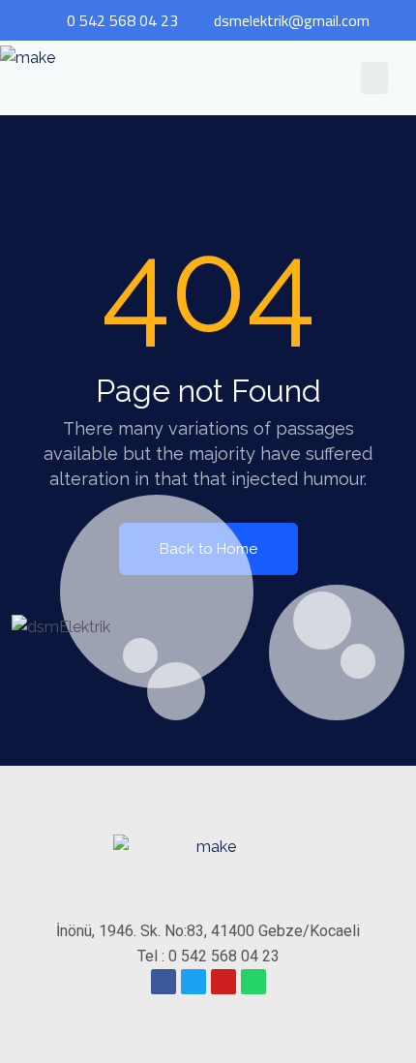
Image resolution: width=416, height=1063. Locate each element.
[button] (374, 78)
